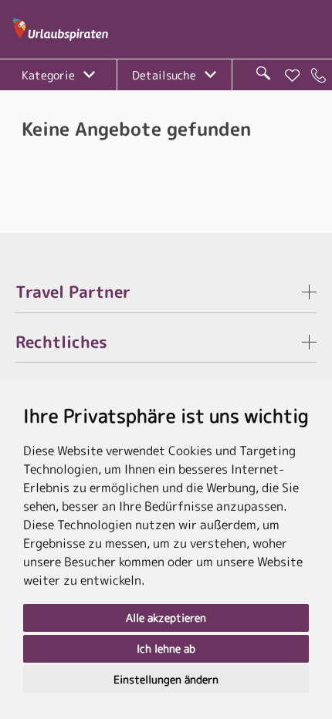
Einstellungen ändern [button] (166, 679)
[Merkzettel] (292, 75)
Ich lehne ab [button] (166, 648)
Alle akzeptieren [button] (166, 617)
